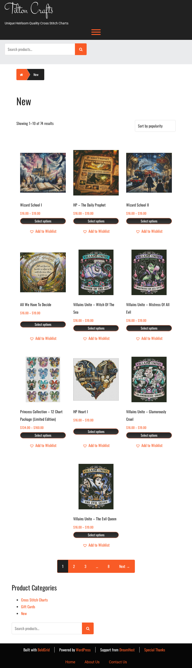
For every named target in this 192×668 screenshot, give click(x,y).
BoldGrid (44, 650)
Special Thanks (154, 650)
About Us (92, 662)
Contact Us (118, 662)
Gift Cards (28, 606)
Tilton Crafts (29, 10)
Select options (43, 220)
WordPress (83, 650)
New (24, 613)
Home (70, 662)
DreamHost (127, 650)
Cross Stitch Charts (34, 600)
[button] (43, 231)
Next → (124, 566)
